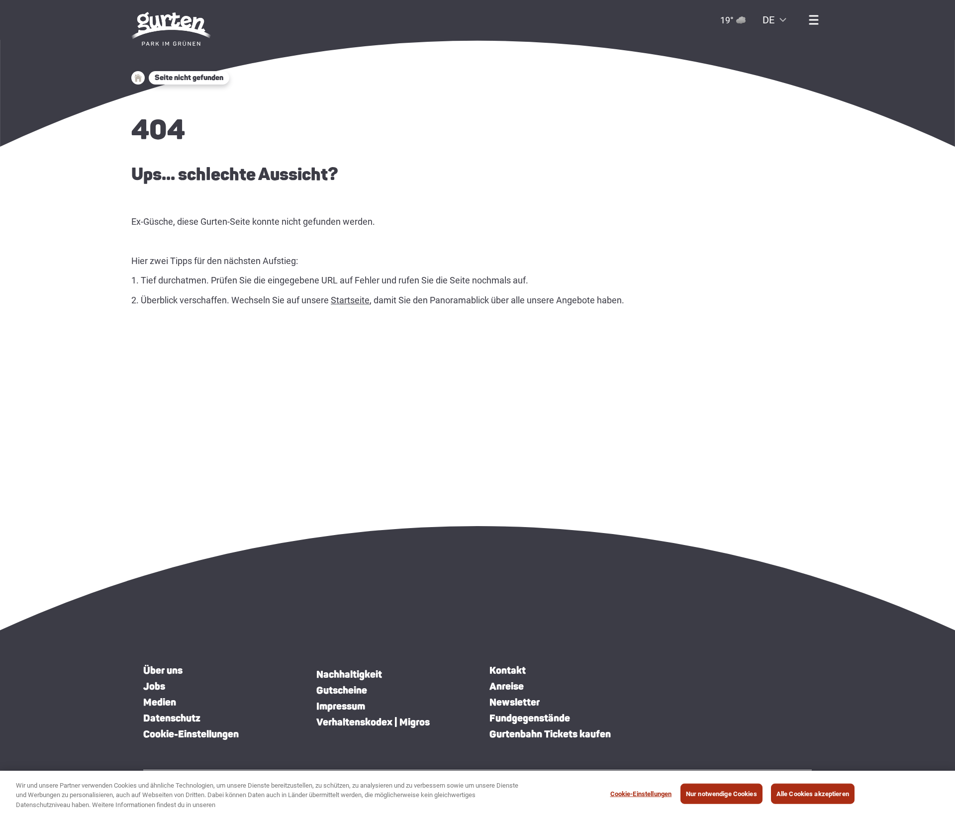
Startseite (350, 300)
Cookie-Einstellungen (191, 734)
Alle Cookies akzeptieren (812, 793)
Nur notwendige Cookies (721, 793)
